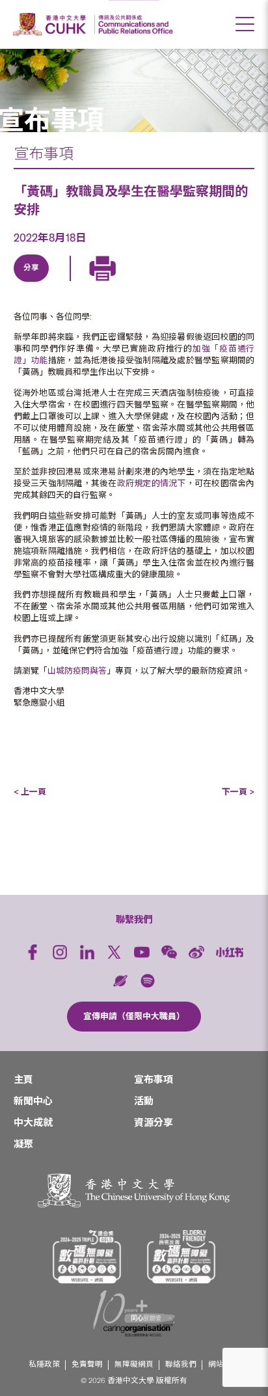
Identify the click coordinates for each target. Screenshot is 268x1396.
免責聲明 (87, 1364)
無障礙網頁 (134, 1364)
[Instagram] (60, 952)
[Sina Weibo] (120, 283)
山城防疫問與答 (77, 671)
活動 (144, 1101)
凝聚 (23, 1144)
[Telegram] (90, 283)
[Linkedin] (30, 283)
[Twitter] (60, 283)
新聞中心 (33, 1101)
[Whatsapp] (150, 283)
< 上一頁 (30, 792)
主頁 (23, 1080)
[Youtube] (142, 952)
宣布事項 (44, 153)
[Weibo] (196, 952)
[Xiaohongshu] (230, 952)
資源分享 (153, 1123)
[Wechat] (169, 952)
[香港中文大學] (51, 24)
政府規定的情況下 (151, 483)
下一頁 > (238, 792)
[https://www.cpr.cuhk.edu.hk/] (133, 24)
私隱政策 (44, 1364)
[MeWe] (180, 283)
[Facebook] (32, 952)
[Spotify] (147, 981)
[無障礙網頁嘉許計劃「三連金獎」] (87, 1256)
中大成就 (33, 1123)
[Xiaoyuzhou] (120, 981)
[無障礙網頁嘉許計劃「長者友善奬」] (181, 1256)
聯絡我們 (180, 1364)
